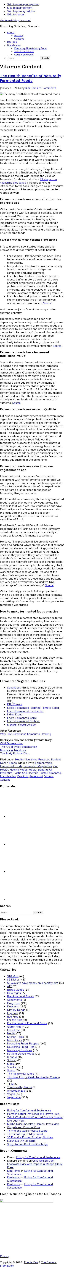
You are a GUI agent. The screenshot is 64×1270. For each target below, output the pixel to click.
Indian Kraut (15, 714)
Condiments (14, 999)
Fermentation (43, 763)
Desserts (13, 1006)
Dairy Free (13, 1003)
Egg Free (12, 1013)
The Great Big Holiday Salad (25, 1134)
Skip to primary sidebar (21, 11)
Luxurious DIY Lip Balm (21, 1140)
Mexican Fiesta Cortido (21, 724)
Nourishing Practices (37, 759)
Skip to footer (15, 14)
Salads (11, 1060)
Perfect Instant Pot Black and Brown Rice (33, 1114)
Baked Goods (15, 989)
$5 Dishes (13, 979)
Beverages (14, 993)
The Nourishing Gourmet (15, 20)
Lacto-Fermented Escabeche (25, 711)
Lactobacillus (8, 776)
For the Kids (14, 1020)
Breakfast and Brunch (20, 996)
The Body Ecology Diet (14, 753)
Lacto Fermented (50, 773)
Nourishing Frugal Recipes (23, 1043)
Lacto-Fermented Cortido (23, 721)
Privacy (4, 1256)
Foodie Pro (31, 1262)
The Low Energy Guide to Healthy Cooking (33, 1077)
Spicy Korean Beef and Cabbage (27, 1144)
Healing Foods (19, 769)
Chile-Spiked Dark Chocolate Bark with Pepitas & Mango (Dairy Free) (34, 1164)
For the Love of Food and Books (27, 1023)
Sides (10, 1063)
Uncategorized (16, 1090)
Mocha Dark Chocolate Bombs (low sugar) (33, 1124)
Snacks (11, 1067)
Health (19, 759)
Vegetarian (14, 1097)
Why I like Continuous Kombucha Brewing (25, 734)
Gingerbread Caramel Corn (23, 1127)
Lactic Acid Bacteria (26, 773)
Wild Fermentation (11, 743)
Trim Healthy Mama (19, 1087)
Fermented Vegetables (37, 766)
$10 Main (12, 976)
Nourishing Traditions (13, 750)
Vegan (11, 1094)
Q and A (12, 1057)
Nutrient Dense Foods (20, 1053)
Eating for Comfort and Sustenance (29, 1110)
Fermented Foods (11, 766)
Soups (11, 1070)
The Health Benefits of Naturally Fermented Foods (30, 78)
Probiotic (22, 776)
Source (47, 303)
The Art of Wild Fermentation (18, 746)
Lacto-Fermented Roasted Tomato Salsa (33, 707)
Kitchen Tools (15, 1036)
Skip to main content (19, 7)
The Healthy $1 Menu (20, 1073)
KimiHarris (13, 1170)
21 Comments (47, 88)
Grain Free (13, 1030)
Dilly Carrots (14, 704)
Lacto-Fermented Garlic (21, 718)
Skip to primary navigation (23, 4)
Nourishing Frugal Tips (20, 1047)
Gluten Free (14, 1026)
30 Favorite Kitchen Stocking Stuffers (30, 1137)
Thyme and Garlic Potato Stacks (27, 1130)
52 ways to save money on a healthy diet (32, 983)
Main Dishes (14, 1040)
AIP (9, 986)
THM (10, 1084)
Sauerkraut (14, 687)
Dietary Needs (16, 1009)
